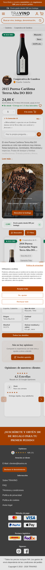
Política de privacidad (34, 265)
